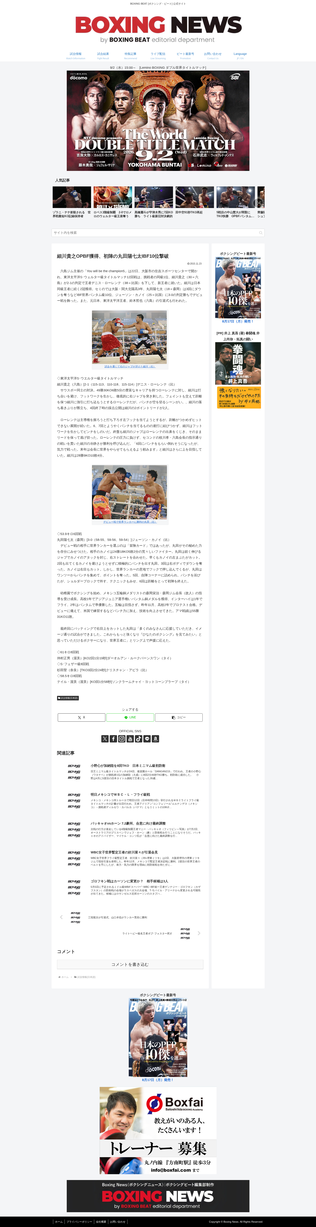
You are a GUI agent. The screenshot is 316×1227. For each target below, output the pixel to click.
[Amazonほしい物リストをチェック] (155, 738)
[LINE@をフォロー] (147, 738)
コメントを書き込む (130, 964)
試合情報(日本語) (69, 698)
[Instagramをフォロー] (121, 738)
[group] (72, 203)
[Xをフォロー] (105, 738)
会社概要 (101, 1221)
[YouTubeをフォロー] (130, 738)
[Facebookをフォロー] (113, 738)
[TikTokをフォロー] (138, 738)
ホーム (59, 1221)
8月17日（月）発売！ (238, 321)
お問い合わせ (117, 1221)
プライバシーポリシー (79, 1221)
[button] (258, 203)
